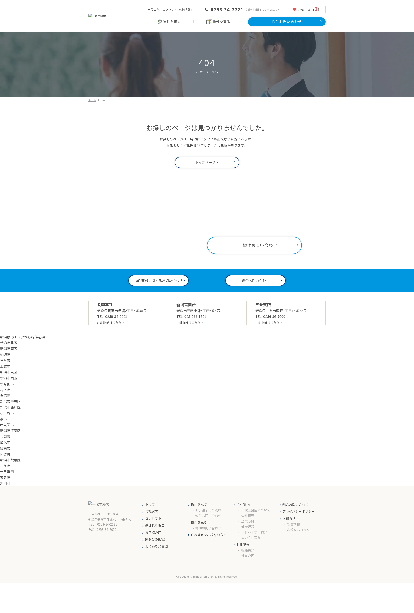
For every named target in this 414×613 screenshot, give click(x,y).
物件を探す (199, 504)
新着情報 (293, 524)
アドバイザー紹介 (254, 532)
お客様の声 (153, 532)
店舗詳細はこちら (109, 322)
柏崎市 (5, 354)
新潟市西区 (8, 377)
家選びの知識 (155, 539)
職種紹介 (247, 550)
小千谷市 (7, 413)
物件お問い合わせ (208, 515)
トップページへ (207, 162)
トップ (150, 504)
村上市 (5, 389)
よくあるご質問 (156, 546)
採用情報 (243, 544)
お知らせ (288, 518)
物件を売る (199, 522)
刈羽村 (5, 483)
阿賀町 (5, 454)
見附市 (5, 360)
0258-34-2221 (227, 10)
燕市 (3, 419)
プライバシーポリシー (298, 511)
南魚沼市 (7, 424)
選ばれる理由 (155, 525)
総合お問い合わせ (295, 504)
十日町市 (7, 471)
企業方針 (247, 521)
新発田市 (7, 383)
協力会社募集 (251, 537)
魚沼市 (5, 395)
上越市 (5, 366)
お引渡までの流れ (208, 510)
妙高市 (5, 448)
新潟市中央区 (10, 401)
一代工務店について (161, 9)
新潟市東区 (8, 372)
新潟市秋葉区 (10, 459)
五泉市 (5, 477)
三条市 (5, 465)
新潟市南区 (8, 348)
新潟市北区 (8, 342)
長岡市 (5, 436)
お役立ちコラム (298, 529)
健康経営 (247, 526)
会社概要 (247, 515)
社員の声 (247, 555)
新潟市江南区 (10, 430)
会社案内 (151, 511)
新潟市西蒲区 (10, 407)
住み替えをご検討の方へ (208, 534)
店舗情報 (185, 9)
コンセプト (153, 518)
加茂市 (5, 442)
